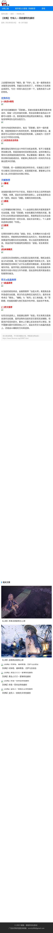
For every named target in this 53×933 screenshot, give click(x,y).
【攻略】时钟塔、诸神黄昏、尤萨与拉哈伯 (18, 668)
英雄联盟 (31, 8)
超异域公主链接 (21, 8)
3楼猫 (22, 925)
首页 (12, 14)
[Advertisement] (26, 52)
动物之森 (5, 8)
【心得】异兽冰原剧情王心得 (13, 621)
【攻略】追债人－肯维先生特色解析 (16, 693)
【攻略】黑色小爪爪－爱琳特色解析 (16, 676)
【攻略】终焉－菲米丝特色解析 (14, 685)
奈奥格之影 (21, 14)
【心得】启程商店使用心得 (12, 660)
